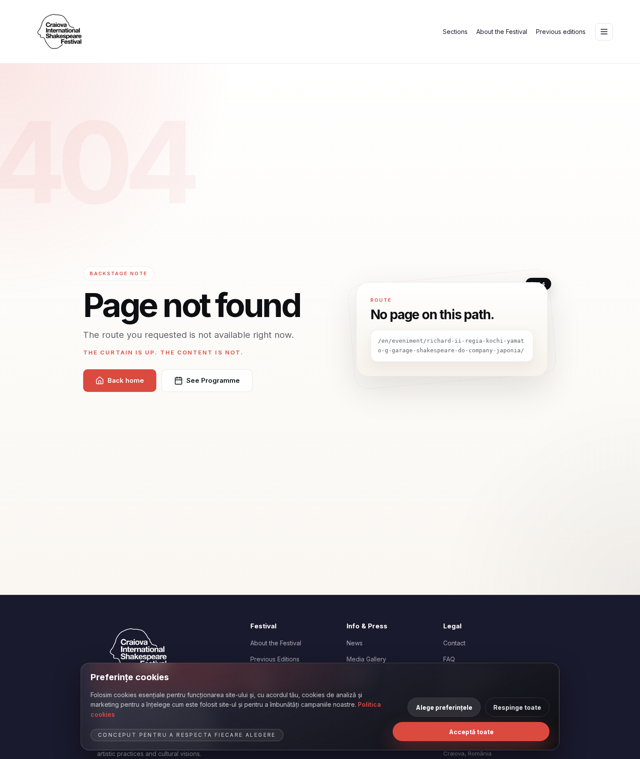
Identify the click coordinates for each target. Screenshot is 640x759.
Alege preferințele (444, 707)
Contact (454, 643)
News (355, 643)
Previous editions (561, 31)
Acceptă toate (471, 731)
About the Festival (501, 31)
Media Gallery (366, 659)
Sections (455, 31)
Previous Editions (275, 659)
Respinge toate (517, 707)
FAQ (449, 659)
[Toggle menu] (604, 31)
